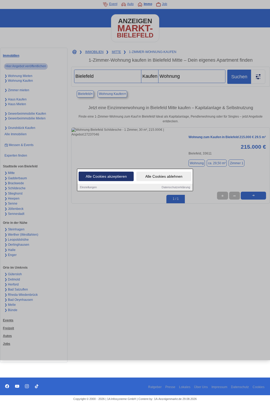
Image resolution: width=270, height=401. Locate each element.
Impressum (219, 387)
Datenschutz (240, 387)
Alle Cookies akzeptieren (106, 176)
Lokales (184, 387)
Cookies (258, 387)
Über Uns (201, 387)
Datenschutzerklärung (176, 187)
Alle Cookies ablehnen (163, 176)
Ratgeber (155, 387)
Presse (170, 387)
